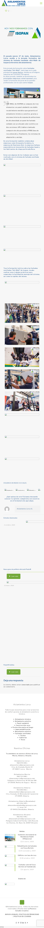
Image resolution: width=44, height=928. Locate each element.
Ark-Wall (33, 60)
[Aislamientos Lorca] (13, 3)
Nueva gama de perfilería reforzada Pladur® (17, 569)
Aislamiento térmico (23, 719)
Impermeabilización (23, 729)
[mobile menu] (41, 3)
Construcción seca (23, 725)
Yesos (23, 739)
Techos (23, 735)
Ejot (22, 145)
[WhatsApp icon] (16, 923)
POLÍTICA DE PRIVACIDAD (29, 914)
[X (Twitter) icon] (25, 923)
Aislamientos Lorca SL (25, 509)
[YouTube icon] (27, 923)
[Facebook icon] (18, 923)
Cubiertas (23, 737)
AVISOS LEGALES (11, 914)
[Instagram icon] (21, 923)
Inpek (36, 147)
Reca (33, 149)
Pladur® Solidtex (9, 665)
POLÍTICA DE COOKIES (22, 916)
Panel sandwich (23, 723)
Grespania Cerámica (23, 143)
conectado (25, 685)
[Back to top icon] (22, 902)
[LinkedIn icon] (23, 923)
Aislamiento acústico (23, 721)
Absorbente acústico (23, 731)
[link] (9, 490)
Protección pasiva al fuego (23, 727)
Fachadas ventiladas (23, 733)
